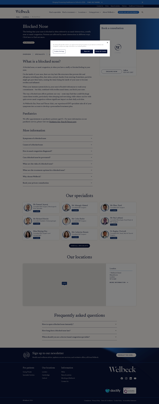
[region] (80, 48)
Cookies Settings (59, 51)
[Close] (107, 43)
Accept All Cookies (101, 51)
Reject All (87, 51)
